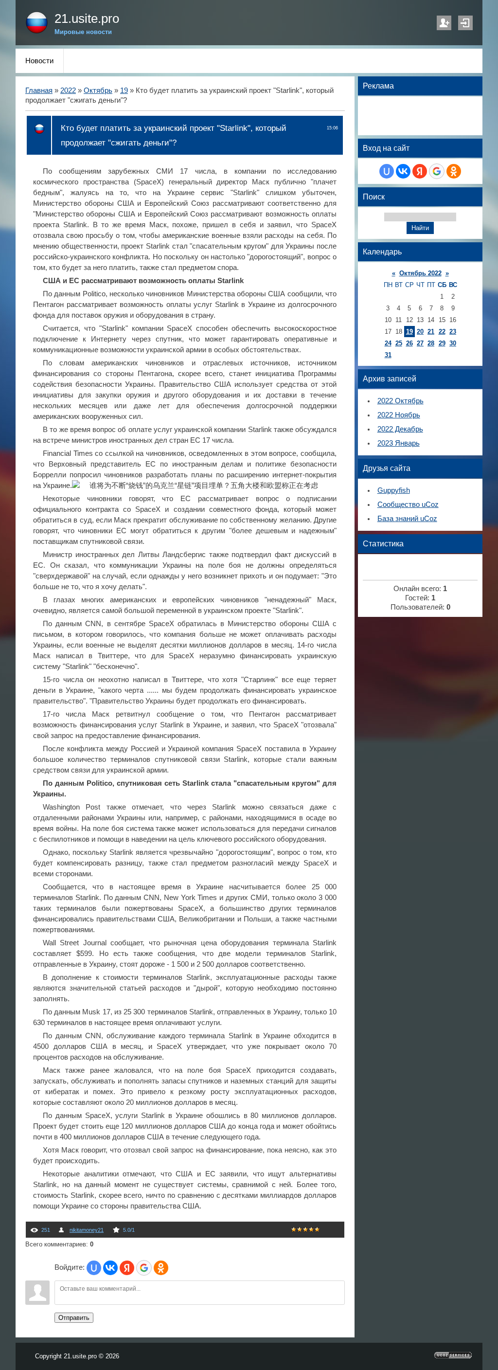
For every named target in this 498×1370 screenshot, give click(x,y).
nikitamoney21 (87, 1230)
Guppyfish (393, 490)
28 (430, 343)
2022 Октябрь (400, 401)
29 (442, 343)
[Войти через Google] (144, 1268)
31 (388, 355)
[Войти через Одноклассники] (161, 1268)
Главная (39, 90)
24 (388, 343)
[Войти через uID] (94, 1268)
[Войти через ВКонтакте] (110, 1268)
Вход (465, 23)
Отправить (73, 1317)
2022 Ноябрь (398, 415)
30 (452, 343)
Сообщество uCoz (408, 504)
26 (409, 343)
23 (452, 331)
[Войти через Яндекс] (127, 1268)
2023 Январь (398, 443)
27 (420, 343)
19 (124, 90)
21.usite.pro (86, 18)
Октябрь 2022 (420, 273)
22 (442, 331)
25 (398, 343)
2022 (68, 90)
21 (430, 331)
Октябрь (98, 90)
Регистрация (444, 23)
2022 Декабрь (400, 429)
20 (420, 331)
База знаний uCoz (407, 519)
